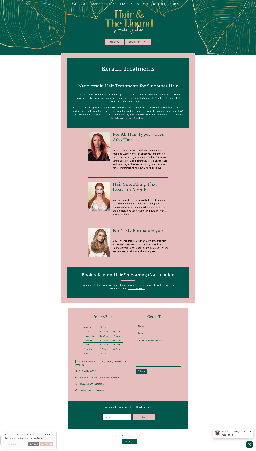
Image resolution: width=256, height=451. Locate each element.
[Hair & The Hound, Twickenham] (128, 22)
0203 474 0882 (136, 288)
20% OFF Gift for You (138, 42)
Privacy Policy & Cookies (91, 390)
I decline (33, 444)
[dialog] (29, 439)
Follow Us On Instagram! (91, 383)
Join (144, 417)
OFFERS (135, 4)
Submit (141, 371)
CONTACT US (175, 4)
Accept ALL (47, 444)
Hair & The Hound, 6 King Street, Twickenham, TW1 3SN (101, 363)
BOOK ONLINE (158, 4)
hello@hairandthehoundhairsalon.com (99, 377)
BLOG (145, 4)
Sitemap (117, 436)
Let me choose (10, 444)
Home (74, 4)
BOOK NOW (114, 42)
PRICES (123, 4)
